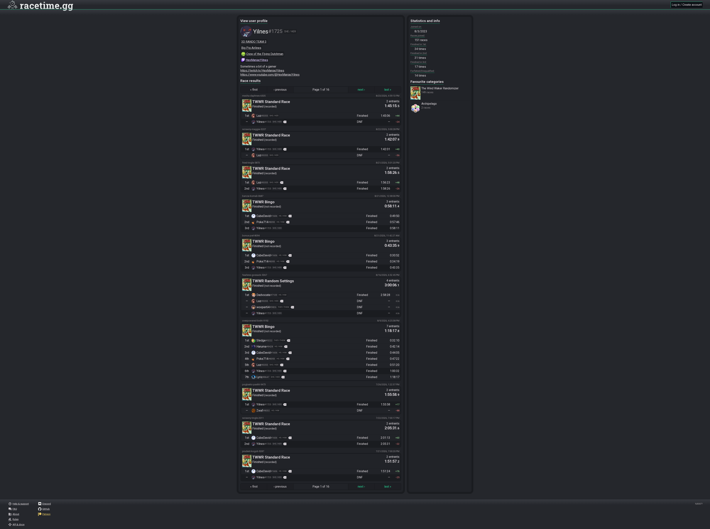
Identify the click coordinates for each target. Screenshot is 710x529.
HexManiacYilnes (257, 60)
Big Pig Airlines (251, 48)
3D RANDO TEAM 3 (253, 41)
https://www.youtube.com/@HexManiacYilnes (270, 74)
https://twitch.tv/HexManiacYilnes (262, 70)
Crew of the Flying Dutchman (264, 54)
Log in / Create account (687, 4)
